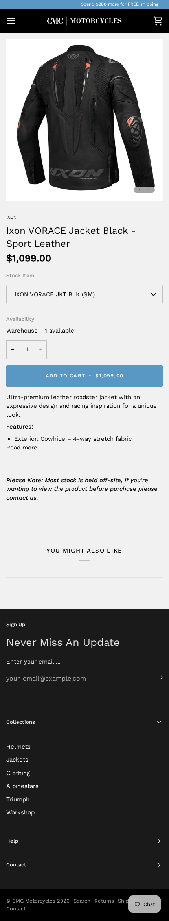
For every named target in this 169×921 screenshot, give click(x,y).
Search (81, 901)
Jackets (17, 759)
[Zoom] (21, 186)
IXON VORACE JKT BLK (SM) (55, 294)
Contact (16, 909)
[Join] (156, 677)
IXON (11, 217)
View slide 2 (148, 189)
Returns (104, 901)
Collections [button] (20, 722)
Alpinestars (22, 786)
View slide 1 (139, 189)
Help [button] (12, 841)
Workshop (20, 812)
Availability (20, 319)
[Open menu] (18, 21)
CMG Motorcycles (33, 901)
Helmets (18, 746)
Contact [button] (16, 864)
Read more (21, 447)
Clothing (18, 773)
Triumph (17, 799)
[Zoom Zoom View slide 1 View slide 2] (84, 120)
